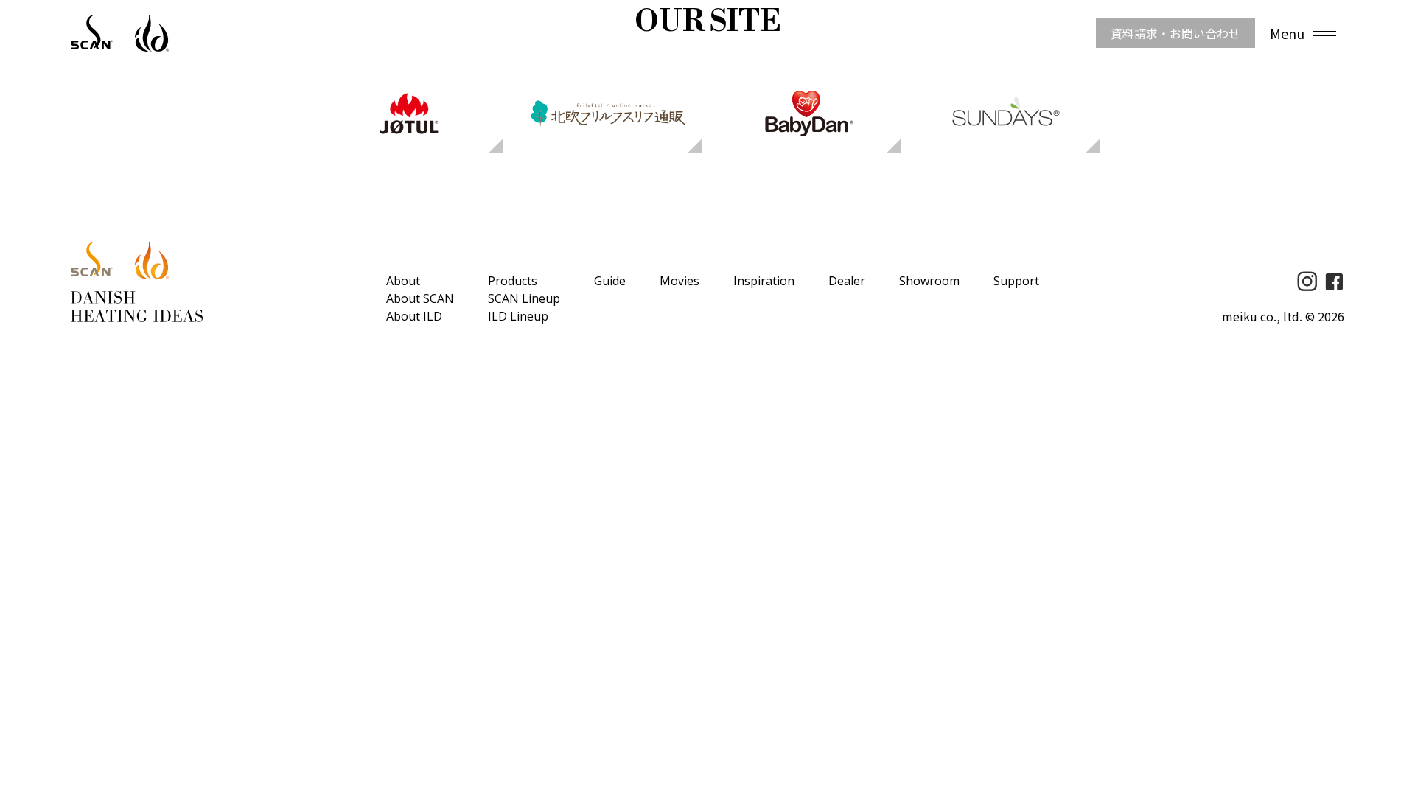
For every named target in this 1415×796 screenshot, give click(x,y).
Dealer (846, 281)
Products (512, 281)
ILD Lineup (518, 316)
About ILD (414, 316)
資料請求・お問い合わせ (1175, 33)
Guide (610, 281)
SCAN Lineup (524, 298)
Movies (679, 281)
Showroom (929, 281)
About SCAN (420, 298)
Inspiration (763, 281)
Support (1016, 281)
